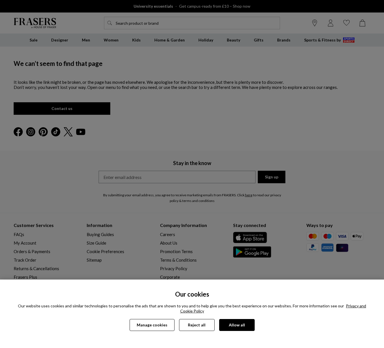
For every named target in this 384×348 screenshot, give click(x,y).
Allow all (237, 324)
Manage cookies (152, 324)
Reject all (197, 324)
